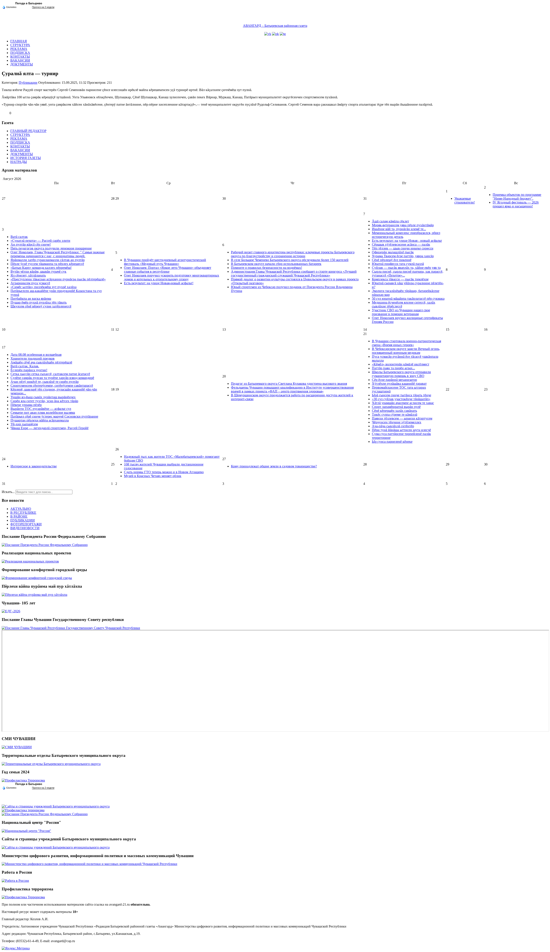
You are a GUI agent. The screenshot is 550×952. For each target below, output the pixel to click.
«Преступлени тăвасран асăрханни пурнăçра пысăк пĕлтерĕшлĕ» (58, 279)
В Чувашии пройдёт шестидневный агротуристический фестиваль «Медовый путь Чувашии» (165, 262)
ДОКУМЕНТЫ (21, 64)
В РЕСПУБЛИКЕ (23, 512)
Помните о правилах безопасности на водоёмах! (266, 267)
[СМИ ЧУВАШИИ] (17, 747)
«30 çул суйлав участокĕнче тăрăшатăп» (401, 399)
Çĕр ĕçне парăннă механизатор (394, 380)
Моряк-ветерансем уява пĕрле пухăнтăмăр (403, 225)
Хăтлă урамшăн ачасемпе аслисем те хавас (403, 403)
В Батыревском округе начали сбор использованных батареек (276, 264)
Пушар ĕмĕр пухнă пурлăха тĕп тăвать (39, 302)
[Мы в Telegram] (283, 34)
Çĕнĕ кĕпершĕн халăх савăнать (394, 410)
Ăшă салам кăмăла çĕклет (390, 221)
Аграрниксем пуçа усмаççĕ (30, 283)
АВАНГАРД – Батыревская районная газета (275, 25)
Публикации (28, 82)
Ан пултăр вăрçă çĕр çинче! (31, 244)
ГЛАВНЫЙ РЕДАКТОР (28, 131)
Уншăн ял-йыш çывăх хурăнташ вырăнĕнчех (43, 397)
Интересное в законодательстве (34, 466)
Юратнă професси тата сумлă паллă (398, 264)
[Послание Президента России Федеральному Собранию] (45, 545)
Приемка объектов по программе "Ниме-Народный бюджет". (517, 196)
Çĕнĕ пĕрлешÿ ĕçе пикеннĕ (391, 260)
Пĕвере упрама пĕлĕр (26, 405)
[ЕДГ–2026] (11, 611)
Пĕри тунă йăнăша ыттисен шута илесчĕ (401, 430)
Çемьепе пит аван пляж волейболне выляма (43, 412)
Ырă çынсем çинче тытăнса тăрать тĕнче (401, 395)
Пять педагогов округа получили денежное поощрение (51, 248)
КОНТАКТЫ (20, 56)
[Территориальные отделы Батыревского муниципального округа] (51, 764)
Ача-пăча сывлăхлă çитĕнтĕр (393, 426)
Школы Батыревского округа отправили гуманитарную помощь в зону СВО (401, 374)
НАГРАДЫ (18, 162)
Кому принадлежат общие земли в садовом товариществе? (274, 466)
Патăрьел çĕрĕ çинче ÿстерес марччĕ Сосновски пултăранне (54, 416)
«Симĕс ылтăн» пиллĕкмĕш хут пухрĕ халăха (43, 287)
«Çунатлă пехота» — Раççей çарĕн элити (40, 240)
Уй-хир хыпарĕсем (24, 424)
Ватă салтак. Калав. (25, 366)
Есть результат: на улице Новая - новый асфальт (407, 240)
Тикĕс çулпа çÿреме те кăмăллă (394, 414)
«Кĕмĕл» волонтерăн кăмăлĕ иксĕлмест (400, 364)
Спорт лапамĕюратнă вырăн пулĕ (396, 407)
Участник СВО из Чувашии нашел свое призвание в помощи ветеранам (401, 312)
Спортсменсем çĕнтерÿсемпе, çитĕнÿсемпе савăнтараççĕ (52, 385)
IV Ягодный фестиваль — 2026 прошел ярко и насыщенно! (516, 204)
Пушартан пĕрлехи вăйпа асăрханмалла (40, 420)
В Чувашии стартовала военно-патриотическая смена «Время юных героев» (406, 343)
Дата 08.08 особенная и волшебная (36, 354)
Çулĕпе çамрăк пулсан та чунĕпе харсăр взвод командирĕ (52, 378)
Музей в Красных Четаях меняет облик (152, 476)
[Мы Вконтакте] (267, 34)
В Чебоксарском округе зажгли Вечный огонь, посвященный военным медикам (406, 350)
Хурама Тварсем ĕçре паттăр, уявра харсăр (403, 256)
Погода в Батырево (28, 3)
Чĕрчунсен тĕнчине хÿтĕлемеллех (396, 422)
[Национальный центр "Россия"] (26, 831)
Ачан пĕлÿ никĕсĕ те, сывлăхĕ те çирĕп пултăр (45, 381)
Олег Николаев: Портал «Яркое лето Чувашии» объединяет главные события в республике (167, 269)
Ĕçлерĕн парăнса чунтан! (29, 370)
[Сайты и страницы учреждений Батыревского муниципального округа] (56, 806)
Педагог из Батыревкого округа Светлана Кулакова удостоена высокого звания (289, 383)
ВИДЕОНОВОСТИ (25, 528)
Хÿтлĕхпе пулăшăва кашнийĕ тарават (399, 383)
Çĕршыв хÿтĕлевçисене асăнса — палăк (401, 244)
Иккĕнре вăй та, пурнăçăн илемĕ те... (399, 229)
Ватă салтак (19, 237)
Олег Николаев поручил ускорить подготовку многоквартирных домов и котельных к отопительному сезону (171, 277)
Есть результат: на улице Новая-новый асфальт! (158, 283)
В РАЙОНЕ (19, 516)
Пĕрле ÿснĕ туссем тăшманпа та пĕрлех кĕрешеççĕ (47, 264)
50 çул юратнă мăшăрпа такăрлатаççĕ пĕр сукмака (408, 298)
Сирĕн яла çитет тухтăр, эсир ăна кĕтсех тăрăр (44, 401)
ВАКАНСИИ (20, 60)
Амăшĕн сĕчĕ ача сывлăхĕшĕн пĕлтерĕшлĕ (41, 362)
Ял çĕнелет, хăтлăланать (28, 275)
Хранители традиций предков (33, 358)
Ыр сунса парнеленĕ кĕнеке (392, 441)
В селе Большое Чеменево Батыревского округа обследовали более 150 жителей (289, 260)
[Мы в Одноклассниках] (275, 34)
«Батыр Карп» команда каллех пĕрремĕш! (41, 267)
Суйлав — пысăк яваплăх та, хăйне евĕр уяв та (406, 267)
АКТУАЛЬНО (20, 509)
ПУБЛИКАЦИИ (22, 520)
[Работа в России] (15, 880)
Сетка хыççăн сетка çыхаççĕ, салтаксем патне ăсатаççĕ (50, 374)
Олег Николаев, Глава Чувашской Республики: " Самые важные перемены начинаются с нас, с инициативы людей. (58, 254)
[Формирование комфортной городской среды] (37, 578)
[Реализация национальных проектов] (30, 561)
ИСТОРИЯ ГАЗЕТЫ (25, 158)
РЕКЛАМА (18, 49)
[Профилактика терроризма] (23, 810)
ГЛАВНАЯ (18, 41)
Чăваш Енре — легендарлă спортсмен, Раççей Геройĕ (50, 428)
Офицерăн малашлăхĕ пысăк (393, 252)
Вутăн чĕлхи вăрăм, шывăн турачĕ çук (38, 271)
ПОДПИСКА (20, 53)
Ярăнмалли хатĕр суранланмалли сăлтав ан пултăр (48, 260)
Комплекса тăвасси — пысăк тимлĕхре (400, 279)
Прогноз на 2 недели (43, 7)
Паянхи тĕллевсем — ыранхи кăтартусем (402, 418)
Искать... (8, 492)
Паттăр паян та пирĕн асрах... (393, 368)
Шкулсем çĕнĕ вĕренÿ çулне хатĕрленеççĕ (41, 306)
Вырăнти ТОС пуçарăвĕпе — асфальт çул (41, 409)
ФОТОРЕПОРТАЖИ (26, 524)
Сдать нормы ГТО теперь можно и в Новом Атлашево (164, 472)
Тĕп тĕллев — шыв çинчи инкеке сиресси (402, 248)
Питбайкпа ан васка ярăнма (31, 298)
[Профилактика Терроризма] (23, 780)
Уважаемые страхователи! (464, 200)
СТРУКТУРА (20, 45)
